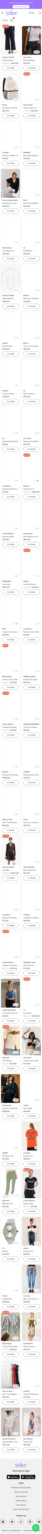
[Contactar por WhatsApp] (35, 1527)
